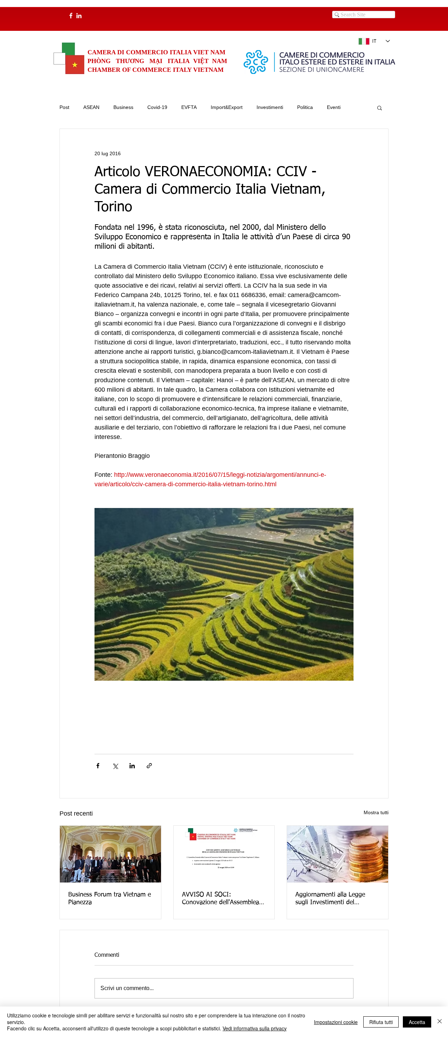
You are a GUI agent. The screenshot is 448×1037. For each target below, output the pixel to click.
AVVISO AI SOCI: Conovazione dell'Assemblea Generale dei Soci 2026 (220, 899)
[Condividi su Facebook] (97, 765)
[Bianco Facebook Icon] (71, 15)
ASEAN (91, 107)
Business (123, 107)
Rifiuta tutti (381, 1021)
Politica (305, 107)
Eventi (334, 107)
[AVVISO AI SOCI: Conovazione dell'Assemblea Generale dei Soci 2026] (224, 854)
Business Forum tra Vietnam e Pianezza (109, 899)
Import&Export (227, 107)
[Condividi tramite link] (149, 765)
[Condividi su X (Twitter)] (115, 765)
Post (64, 107)
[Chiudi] (439, 1021)
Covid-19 (157, 107)
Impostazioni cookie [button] (336, 1021)
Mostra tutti (376, 812)
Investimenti (270, 107)
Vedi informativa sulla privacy (255, 1028)
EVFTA (189, 107)
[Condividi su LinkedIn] (132, 765)
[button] (379, 107)
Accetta (417, 1021)
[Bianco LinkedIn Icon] (79, 15)
